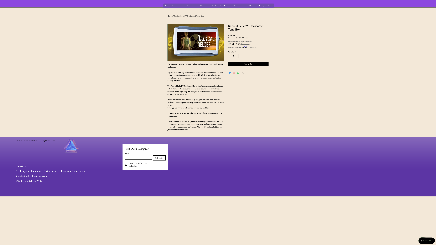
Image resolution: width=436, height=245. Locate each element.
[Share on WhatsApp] (238, 72)
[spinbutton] (233, 56)
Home (170, 16)
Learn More (245, 44)
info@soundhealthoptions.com (31, 175)
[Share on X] (242, 72)
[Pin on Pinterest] (234, 72)
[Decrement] (230, 56)
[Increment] (236, 56)
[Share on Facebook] (229, 72)
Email (127, 153)
